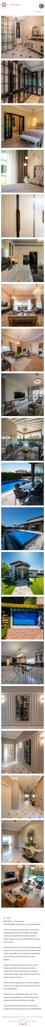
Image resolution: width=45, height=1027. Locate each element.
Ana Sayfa (11, 1021)
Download (19, 1021)
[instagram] (26, 1024)
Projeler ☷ (39, 12)
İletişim (34, 1021)
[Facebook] (19, 1024)
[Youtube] (23, 1024)
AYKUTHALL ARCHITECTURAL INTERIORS (30, 1017)
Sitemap (27, 1021)
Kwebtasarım (22, 1019)
